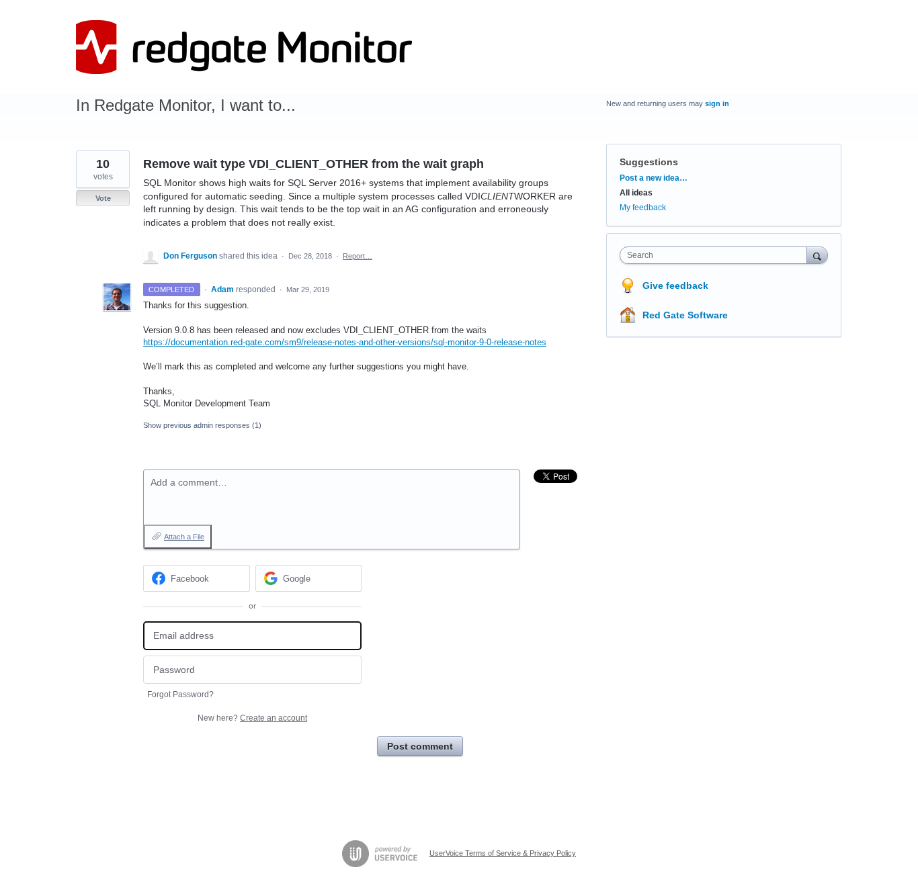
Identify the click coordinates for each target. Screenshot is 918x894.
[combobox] (716, 255)
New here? (252, 718)
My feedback (643, 207)
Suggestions (649, 162)
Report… (357, 256)
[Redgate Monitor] (244, 47)
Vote (103, 198)
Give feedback (675, 285)
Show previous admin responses (202, 425)
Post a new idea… (653, 178)
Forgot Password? (180, 694)
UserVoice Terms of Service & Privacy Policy (502, 853)
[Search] (817, 255)
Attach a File (184, 537)
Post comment (420, 746)
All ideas (636, 192)
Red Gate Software (685, 315)
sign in (717, 103)
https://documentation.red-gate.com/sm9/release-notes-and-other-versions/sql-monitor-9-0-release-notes (344, 342)
